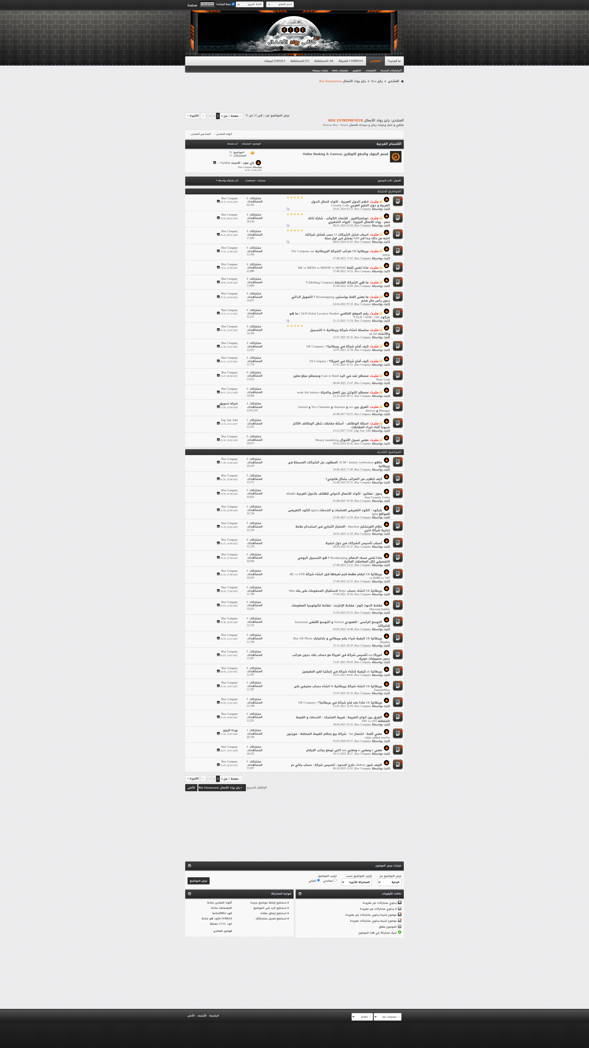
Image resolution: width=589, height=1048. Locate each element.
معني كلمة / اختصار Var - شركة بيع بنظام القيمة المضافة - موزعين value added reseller (338, 735)
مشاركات (261, 180)
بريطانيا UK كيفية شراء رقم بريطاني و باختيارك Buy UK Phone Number (341, 640)
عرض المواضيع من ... (388, 876)
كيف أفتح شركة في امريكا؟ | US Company (339, 361)
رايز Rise (377, 81)
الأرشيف (201, 1015)
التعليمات (371, 70)
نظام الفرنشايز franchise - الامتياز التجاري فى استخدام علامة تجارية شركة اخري (342, 528)
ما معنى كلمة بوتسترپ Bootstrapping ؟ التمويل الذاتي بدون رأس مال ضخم (340, 298)
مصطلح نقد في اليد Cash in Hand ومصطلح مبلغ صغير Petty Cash (341, 377)
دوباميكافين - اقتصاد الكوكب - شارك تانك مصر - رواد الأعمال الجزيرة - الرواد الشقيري (349, 220)
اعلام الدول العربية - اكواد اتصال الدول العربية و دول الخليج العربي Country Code (350, 203)
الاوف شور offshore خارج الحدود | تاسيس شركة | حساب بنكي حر (336, 765)
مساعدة (192, 5)
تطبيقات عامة (340, 70)
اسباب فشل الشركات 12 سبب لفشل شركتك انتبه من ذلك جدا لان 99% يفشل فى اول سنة (347, 236)
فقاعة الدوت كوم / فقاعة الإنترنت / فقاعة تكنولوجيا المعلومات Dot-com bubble (340, 607)
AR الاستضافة (323, 61)
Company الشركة (350, 61)
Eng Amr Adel (362, 430)
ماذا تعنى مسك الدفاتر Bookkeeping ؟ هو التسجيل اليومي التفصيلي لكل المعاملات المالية (343, 559)
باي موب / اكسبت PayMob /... (235, 163)
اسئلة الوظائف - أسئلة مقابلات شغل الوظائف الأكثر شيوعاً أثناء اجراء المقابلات (341, 425)
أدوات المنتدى (224, 134)
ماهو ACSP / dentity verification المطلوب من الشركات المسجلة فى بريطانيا (339, 464)
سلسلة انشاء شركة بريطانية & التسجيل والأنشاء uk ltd (350, 332)
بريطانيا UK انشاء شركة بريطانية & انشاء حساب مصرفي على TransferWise (342, 688)
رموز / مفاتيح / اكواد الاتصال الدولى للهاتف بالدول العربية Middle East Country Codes (338, 495)
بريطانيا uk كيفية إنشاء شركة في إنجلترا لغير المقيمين (342, 671)
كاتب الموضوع (385, 181)
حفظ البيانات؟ (224, 4)
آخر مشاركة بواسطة (228, 181)
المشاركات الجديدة (391, 70)
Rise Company (363, 208)
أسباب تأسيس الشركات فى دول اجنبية (354, 543)
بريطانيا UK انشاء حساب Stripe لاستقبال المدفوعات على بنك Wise (335, 591)
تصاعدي (328, 880)
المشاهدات (250, 180)
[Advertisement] (294, 97)
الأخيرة (194, 115)
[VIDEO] (227, 918)
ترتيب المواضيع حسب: (359, 876)
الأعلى (191, 787)
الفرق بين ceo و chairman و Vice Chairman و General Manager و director (344, 408)
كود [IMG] (225, 913)
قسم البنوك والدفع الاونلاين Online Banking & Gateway (345, 154)
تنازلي (313, 880)
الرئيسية (214, 1015)
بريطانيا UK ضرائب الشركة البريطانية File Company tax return (341, 253)
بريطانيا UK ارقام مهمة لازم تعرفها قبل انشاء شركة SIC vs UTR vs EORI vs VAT (340, 576)
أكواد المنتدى (223, 902)
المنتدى (375, 61)
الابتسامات (225, 908)
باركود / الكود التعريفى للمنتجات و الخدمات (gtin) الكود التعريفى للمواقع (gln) (339, 512)
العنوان (397, 181)
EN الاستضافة (299, 61)
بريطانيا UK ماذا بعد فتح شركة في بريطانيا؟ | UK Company (340, 702)
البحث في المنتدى (201, 134)
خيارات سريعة (320, 70)
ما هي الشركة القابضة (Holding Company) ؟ (337, 282)
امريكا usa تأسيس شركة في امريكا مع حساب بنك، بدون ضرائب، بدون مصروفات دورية (341, 656)
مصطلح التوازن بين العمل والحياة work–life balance (333, 392)
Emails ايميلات (274, 61)
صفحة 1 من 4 (229, 115)
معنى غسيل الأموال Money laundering (342, 440)
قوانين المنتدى (222, 931)
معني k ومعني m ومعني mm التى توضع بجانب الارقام (344, 750)
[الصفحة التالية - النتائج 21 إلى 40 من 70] (203, 116)
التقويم (357, 70)
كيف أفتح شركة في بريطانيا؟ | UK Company (337, 346)
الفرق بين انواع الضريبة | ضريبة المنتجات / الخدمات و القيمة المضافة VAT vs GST (343, 719)
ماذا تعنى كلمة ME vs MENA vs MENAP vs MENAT (333, 268)
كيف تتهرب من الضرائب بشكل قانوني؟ (354, 479)
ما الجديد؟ (394, 61)
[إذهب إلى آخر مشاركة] (218, 202)
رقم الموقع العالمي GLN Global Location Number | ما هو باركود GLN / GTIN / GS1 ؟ (339, 315)
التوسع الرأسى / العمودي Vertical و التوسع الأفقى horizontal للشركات (342, 624)
